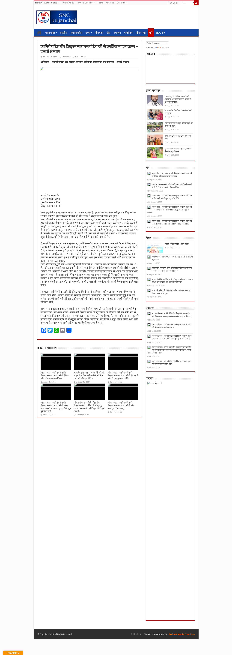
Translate (165, 47)
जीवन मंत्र (141, 32)
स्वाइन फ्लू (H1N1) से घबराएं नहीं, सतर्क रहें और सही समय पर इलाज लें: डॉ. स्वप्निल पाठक (178, 99)
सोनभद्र (99, 32)
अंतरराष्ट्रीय (76, 32)
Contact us (121, 3)
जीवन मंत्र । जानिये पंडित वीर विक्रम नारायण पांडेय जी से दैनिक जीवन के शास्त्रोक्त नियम (54, 375)
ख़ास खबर (50, 32)
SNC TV (160, 32)
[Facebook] (168, 3)
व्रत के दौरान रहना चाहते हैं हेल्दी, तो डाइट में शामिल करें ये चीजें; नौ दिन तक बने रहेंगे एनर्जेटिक (89, 375)
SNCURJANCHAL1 (50, 57)
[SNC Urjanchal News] (56, 16)
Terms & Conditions (86, 3)
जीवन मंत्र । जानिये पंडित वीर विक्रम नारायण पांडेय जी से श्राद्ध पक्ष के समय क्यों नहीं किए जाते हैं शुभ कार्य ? (89, 407)
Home (100, 3)
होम (39, 32)
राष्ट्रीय (63, 32)
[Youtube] (174, 3)
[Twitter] (171, 3)
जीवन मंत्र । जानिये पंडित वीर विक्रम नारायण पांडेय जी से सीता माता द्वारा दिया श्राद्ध (121, 405)
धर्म (150, 32)
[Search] (196, 2)
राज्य (88, 32)
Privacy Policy (68, 3)
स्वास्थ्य (117, 32)
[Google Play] (177, 3)
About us (110, 3)
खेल (108, 32)
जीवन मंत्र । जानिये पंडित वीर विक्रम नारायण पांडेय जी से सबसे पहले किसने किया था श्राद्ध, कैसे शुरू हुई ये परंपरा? (56, 407)
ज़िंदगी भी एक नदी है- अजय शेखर (177, 244)
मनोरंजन (128, 32)
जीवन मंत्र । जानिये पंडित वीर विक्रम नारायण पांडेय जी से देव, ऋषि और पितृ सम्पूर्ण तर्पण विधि (123, 375)
